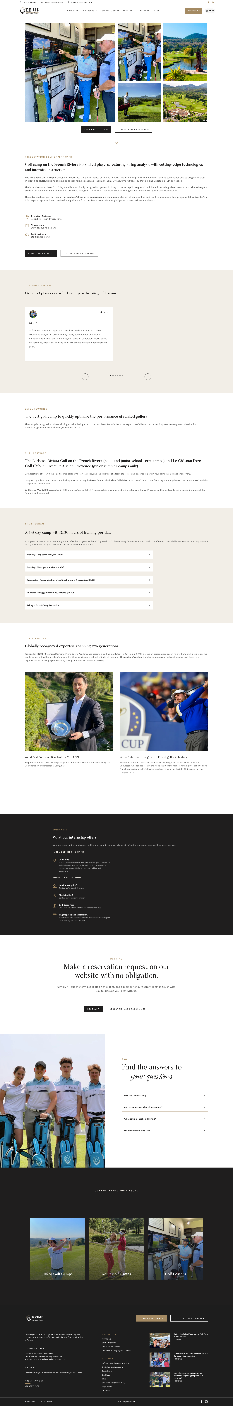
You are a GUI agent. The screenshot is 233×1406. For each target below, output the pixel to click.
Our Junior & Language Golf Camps (116, 1350)
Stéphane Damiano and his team (115, 1363)
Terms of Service (46, 1401)
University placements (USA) (113, 1383)
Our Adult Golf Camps (110, 1347)
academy (145, 11)
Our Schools (107, 1371)
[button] (82, 10)
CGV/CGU (106, 1390)
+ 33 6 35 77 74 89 (32, 1386)
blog (157, 11)
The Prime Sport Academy (112, 1367)
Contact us (194, 11)
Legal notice (107, 1387)
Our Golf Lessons (109, 1343)
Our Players (106, 1375)
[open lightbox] (70, 72)
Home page (106, 1339)
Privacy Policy (30, 1401)
